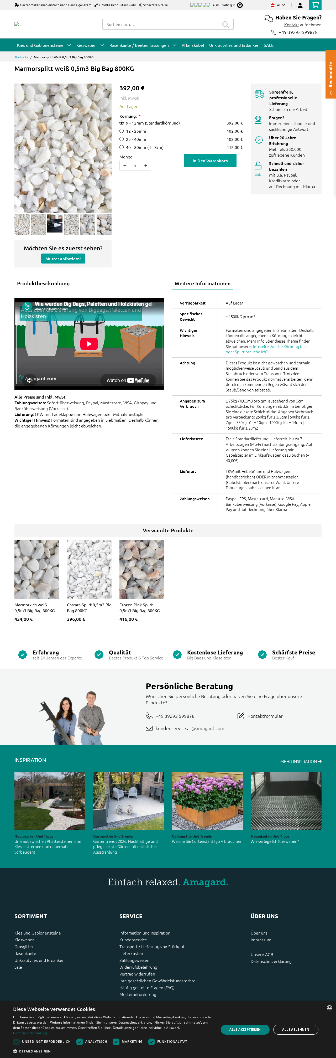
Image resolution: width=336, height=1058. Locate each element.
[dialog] (168, 1029)
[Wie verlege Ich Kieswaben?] (286, 801)
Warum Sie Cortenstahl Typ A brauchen (206, 841)
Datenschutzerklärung (271, 961)
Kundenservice (133, 939)
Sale (18, 967)
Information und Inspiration (144, 933)
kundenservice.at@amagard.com (190, 728)
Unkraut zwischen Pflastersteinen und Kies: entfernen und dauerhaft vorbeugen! (47, 846)
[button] (113, 1051)
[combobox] (160, 24)
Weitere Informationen (203, 283)
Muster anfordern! (63, 258)
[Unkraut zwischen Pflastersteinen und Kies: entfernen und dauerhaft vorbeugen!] (49, 801)
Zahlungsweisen (134, 960)
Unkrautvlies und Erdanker (39, 960)
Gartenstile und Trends (113, 836)
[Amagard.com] (16, 24)
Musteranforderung (137, 994)
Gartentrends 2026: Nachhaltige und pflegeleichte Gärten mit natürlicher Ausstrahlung (125, 846)
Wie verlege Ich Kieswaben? (275, 841)
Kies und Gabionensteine (37, 933)
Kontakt (291, 24)
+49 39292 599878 (298, 32)
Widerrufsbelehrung (138, 967)
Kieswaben (24, 939)
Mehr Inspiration (299, 761)
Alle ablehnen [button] (295, 1029)
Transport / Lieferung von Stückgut (152, 946)
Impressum (261, 939)
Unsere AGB (262, 954)
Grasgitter (23, 946)
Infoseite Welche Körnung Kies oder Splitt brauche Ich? (266, 349)
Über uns (259, 933)
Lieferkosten (131, 953)
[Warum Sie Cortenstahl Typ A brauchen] (207, 801)
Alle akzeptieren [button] (245, 1029)
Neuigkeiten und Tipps (33, 836)
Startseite (21, 57)
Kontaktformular (265, 716)
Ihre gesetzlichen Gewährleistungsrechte (157, 980)
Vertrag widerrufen (137, 974)
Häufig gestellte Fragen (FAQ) (147, 987)
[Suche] (226, 24)
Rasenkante (25, 953)
